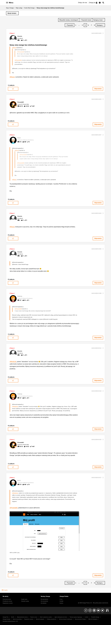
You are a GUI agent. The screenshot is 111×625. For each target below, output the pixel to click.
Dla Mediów (43, 603)
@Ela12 (14, 47)
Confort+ (87, 617)
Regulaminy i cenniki (8, 603)
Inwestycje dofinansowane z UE (10, 621)
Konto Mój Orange (29, 8)
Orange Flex (5, 617)
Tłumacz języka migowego (76, 617)
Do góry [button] (5, 590)
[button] (103, 33)
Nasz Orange (10, 8)
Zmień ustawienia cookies (46, 617)
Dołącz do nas (82, 2)
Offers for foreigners (93, 619)
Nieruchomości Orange (80, 619)
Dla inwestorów (44, 601)
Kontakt (61, 601)
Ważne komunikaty (17, 619)
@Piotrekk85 (20, 51)
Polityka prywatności (51, 619)
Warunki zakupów (40, 619)
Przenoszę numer (7, 599)
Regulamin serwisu (28, 619)
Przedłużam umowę (7, 601)
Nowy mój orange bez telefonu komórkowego (28, 45)
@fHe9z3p (13, 361)
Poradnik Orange (95, 617)
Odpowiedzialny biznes (22, 617)
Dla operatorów (44, 599)
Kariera (61, 603)
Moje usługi (19, 8)
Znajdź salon (24, 599)
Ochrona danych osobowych (65, 619)
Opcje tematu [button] (11, 13)
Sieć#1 (12, 617)
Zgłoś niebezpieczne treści (60, 617)
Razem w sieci (33, 617)
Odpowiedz (98, 88)
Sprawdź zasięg (25, 601)
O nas (61, 599)
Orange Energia (6, 619)
